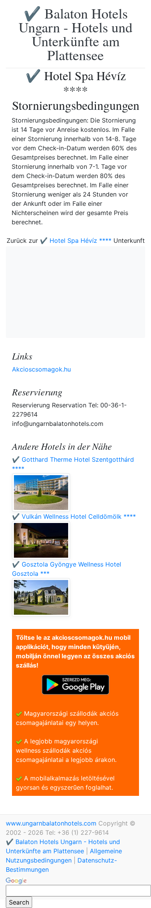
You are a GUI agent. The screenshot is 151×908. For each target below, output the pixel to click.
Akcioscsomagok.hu (41, 369)
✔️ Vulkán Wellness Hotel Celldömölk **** (74, 516)
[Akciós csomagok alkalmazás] (75, 684)
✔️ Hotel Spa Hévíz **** (76, 240)
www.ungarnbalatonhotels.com (52, 823)
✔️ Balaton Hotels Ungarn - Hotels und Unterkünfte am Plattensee (75, 34)
